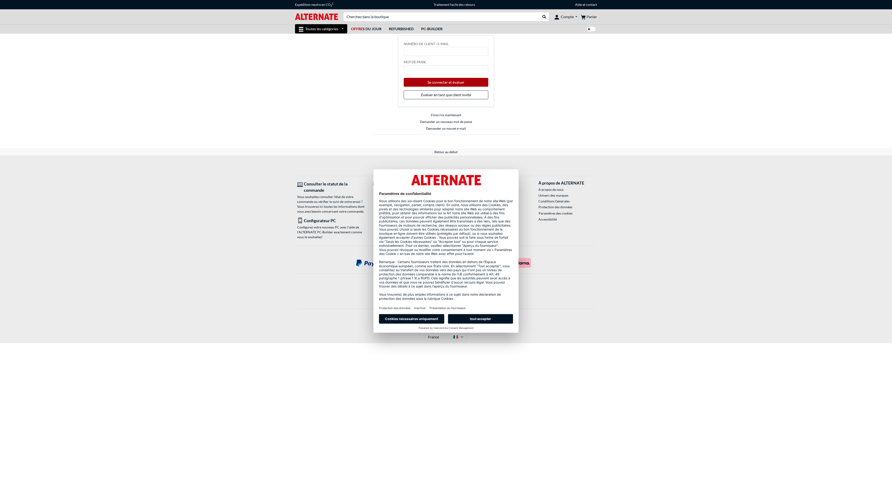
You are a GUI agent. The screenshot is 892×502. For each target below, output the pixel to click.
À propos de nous (551, 190)
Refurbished (401, 28)
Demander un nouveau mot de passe (446, 122)
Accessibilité (547, 219)
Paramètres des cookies (556, 213)
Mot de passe (415, 62)
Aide (578, 5)
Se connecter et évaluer (445, 82)
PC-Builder (432, 28)
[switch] (591, 29)
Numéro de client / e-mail (426, 44)
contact (591, 5)
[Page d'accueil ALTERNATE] (316, 16)
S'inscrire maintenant (446, 115)
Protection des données (555, 207)
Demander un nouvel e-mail (446, 128)
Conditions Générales (554, 201)
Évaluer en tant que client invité (446, 94)
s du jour (366, 28)
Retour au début (446, 152)
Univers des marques (553, 195)
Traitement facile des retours (454, 5)
